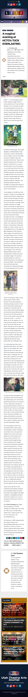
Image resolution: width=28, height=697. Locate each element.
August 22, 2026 (9, 626)
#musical (21, 64)
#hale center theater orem (14, 62)
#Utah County (11, 72)
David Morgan (13, 149)
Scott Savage (19, 641)
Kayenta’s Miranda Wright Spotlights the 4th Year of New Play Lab (13, 651)
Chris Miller (20, 156)
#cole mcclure (20, 58)
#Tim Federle (10, 70)
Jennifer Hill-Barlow (17, 430)
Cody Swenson (17, 231)
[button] (20, 21)
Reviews (4, 30)
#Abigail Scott (19, 49)
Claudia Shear (19, 154)
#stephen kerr (21, 68)
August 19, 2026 (9, 641)
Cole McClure (16, 192)
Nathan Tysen (14, 158)
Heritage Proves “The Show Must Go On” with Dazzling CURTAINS (12, 608)
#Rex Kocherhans (12, 68)
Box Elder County (7, 603)
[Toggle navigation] (11, 22)
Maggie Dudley (19, 626)
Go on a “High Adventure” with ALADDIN (8, 543)
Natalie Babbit (14, 151)
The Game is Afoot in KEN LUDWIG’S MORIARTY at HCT (13, 622)
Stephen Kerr (15, 348)
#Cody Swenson (11, 58)
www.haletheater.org (9, 516)
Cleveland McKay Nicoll (10, 346)
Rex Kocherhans (18, 397)
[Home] (2, 22)
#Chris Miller (17, 52)
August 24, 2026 (9, 612)
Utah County (10, 30)
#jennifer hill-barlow (12, 64)
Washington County (8, 647)
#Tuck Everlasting (19, 70)
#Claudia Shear (11, 54)
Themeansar (14, 693)
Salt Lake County (12, 618)
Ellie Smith (18, 612)
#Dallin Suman (11, 60)
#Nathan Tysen (20, 66)
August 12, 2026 (9, 655)
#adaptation (10, 52)
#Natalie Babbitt (11, 66)
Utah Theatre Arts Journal (14, 678)
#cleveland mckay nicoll (13, 56)
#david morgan (19, 60)
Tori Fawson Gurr (13, 48)
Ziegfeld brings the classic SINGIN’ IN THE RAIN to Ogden (18, 543)
